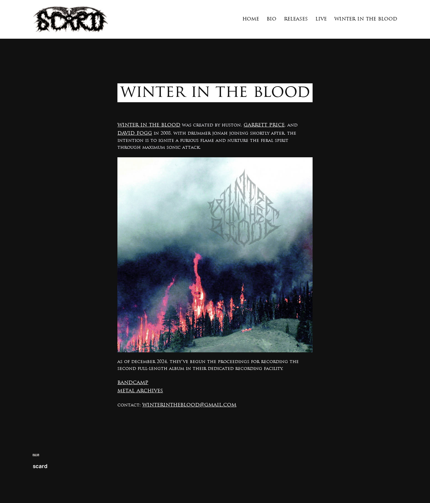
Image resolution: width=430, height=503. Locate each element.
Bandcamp (132, 382)
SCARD (40, 466)
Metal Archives (140, 391)
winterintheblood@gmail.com (189, 405)
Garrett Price (264, 125)
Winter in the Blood (148, 125)
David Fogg (134, 133)
